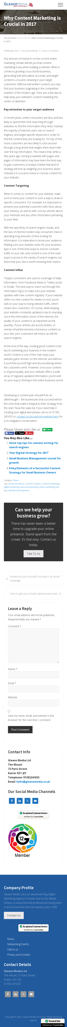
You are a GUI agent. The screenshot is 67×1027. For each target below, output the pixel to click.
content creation (33, 483)
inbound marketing (29, 486)
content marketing (50, 483)
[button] (60, 5)
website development (18, 490)
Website (12, 697)
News (15, 480)
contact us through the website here (38, 416)
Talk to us (12, 949)
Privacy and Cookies (18, 954)
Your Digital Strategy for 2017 (28, 453)
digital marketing (11, 486)
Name (12, 669)
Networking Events (18, 944)
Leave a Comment (50, 50)
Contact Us (13, 915)
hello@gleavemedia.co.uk (33, 781)
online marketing (47, 486)
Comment (14, 626)
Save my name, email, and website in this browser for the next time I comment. (31, 718)
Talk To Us (33, 554)
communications (16, 483)
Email (12, 683)
